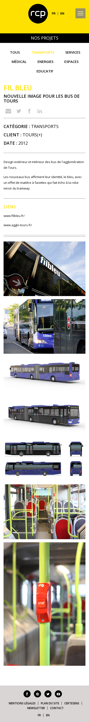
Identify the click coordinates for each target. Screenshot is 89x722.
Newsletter (36, 708)
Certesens (71, 703)
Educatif (45, 71)
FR (54, 13)
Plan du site (50, 703)
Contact (57, 708)
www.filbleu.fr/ (14, 216)
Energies (45, 61)
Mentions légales (22, 703)
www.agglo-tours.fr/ (18, 225)
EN (62, 13)
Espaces (71, 61)
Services (72, 52)
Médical (19, 61)
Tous (15, 52)
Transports (43, 52)
